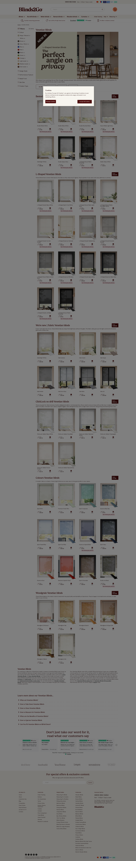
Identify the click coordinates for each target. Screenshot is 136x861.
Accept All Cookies (84, 101)
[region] (68, 96)
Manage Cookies (50, 101)
